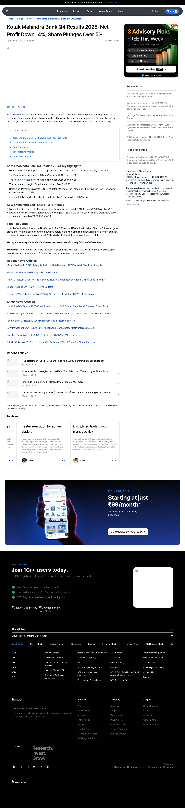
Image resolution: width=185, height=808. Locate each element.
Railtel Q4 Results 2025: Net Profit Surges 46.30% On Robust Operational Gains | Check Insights (56, 279)
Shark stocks (83, 720)
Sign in (170, 11)
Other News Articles (23, 156)
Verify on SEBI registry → (135, 205)
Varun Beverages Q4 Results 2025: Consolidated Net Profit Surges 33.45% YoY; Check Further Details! (58, 313)
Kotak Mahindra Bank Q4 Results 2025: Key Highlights (40, 138)
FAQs (145, 710)
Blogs (120, 11)
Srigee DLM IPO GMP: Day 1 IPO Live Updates (30, 286)
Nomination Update (54, 657)
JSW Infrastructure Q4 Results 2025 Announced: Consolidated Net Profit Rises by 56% (51, 327)
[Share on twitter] (18, 107)
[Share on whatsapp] (8, 106)
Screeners (76, 644)
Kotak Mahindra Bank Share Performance (33, 142)
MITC (80, 662)
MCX (14, 667)
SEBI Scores (116, 652)
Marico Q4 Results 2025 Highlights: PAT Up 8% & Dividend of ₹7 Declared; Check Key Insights (54, 265)
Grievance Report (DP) (88, 657)
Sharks (91, 644)
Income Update (52, 652)
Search (158, 11)
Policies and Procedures (89, 680)
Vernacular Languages (154, 652)
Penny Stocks (37, 644)
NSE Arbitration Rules (153, 657)
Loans (146, 677)
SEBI (14, 652)
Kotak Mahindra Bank (18, 114)
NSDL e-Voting (117, 662)
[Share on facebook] (13, 107)
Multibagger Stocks (155, 644)
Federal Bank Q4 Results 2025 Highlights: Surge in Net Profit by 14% (41, 320)
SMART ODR (116, 657)
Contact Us (148, 672)
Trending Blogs (131, 644)
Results (80, 724)
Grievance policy (118, 724)
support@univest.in (144, 200)
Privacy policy (117, 720)
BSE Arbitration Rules (120, 680)
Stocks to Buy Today (87, 733)
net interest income (24, 179)
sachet (116, 40)
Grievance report (151, 724)
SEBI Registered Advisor (89, 738)
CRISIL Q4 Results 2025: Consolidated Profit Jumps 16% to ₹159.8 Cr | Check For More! (51, 342)
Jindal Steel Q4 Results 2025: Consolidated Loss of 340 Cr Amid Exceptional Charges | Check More (58, 306)
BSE (13, 662)
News (30, 18)
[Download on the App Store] (52, 610)
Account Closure (151, 662)
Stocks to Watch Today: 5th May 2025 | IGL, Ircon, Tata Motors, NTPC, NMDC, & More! (51, 294)
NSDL (14, 672)
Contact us (148, 715)
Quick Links (17, 644)
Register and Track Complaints (92, 652)
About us (114, 706)
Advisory (77, 11)
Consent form (149, 720)
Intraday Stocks (84, 729)
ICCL (14, 677)
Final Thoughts (20, 147)
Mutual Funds (105, 11)
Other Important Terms (154, 667)
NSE (13, 657)
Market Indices (57, 644)
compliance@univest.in (163, 200)
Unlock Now (112, 2)
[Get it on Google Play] (25, 610)
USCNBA (114, 667)
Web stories (116, 715)
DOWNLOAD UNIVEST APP (126, 531)
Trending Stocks (110, 644)
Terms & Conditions (119, 729)
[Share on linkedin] (24, 107)
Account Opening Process (89, 667)
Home (10, 18)
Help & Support (150, 706)
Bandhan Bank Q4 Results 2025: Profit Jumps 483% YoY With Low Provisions (46, 335)
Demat (90, 11)
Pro (79, 706)
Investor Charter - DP (55, 670)
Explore (61, 11)
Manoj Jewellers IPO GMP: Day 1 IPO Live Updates (32, 272)
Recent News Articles (23, 152)
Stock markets (84, 710)
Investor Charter (118, 733)
